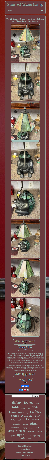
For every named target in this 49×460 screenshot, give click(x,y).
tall (29, 408)
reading (23, 438)
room (29, 438)
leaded (20, 420)
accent (21, 412)
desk (11, 430)
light (20, 435)
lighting (36, 435)
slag (27, 413)
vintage (20, 430)
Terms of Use (25, 455)
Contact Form (25, 449)
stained (35, 411)
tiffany (17, 402)
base (37, 427)
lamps (28, 435)
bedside (25, 424)
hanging (24, 428)
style (35, 407)
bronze (12, 412)
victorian (35, 419)
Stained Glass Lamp (25, 446)
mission (31, 431)
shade (15, 415)
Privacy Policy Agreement (25, 452)
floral (37, 416)
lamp (28, 402)
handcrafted (15, 428)
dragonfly (26, 415)
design (31, 428)
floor (39, 430)
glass (34, 423)
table (15, 407)
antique (17, 423)
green (13, 436)
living (13, 420)
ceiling (24, 408)
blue (27, 419)
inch (37, 403)
